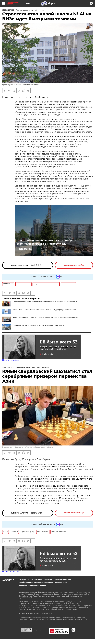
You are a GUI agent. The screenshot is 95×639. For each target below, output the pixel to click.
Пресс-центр (48, 579)
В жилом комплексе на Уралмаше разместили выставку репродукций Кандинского (45, 310)
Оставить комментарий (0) (74, 265)
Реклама (22, 579)
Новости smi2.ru (10, 360)
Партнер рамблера (40, 630)
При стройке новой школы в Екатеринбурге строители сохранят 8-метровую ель (46, 242)
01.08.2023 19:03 (8, 10)
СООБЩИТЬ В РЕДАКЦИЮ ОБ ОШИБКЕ (32, 585)
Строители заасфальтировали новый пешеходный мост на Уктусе (38, 325)
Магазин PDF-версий (63, 579)
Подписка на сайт (35, 579)
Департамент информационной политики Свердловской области (27, 447)
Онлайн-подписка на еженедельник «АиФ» (36, 582)
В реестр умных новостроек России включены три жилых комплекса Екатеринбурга (45, 317)
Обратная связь (61, 582)
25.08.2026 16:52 (8, 367)
